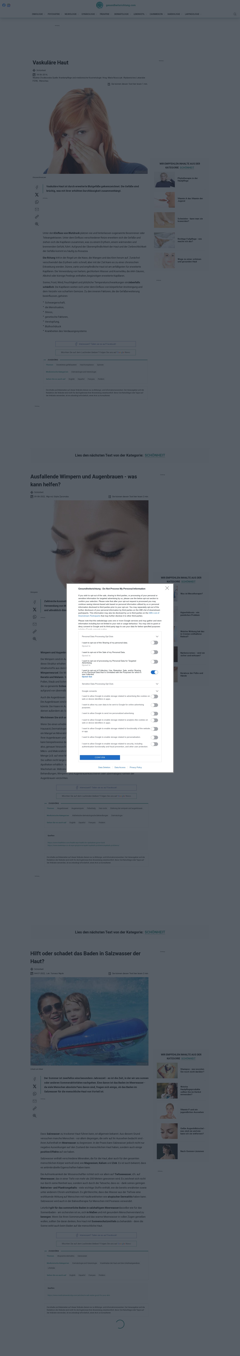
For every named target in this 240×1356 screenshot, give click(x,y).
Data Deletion (104, 767)
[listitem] (120, 636)
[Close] (168, 589)
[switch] (154, 642)
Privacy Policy (136, 767)
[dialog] (120, 678)
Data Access (120, 767)
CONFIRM (100, 757)
